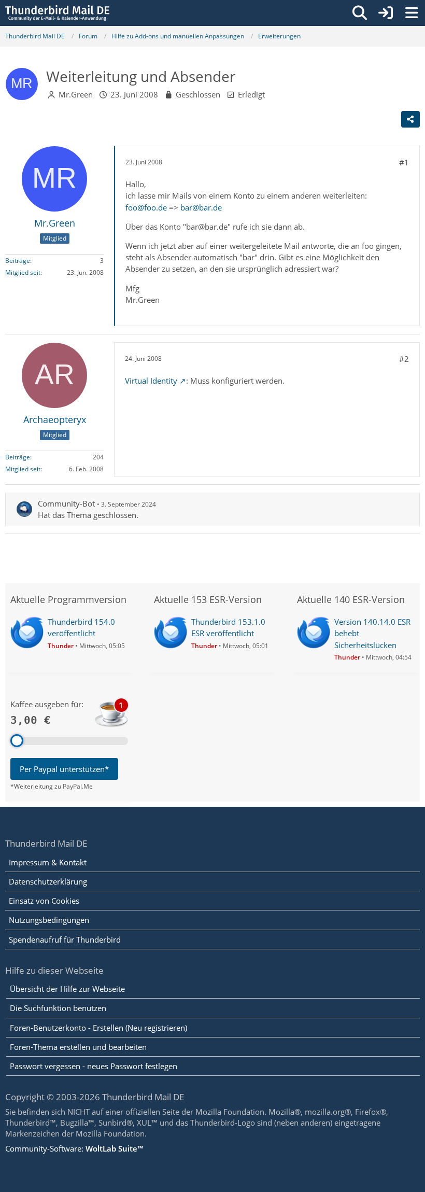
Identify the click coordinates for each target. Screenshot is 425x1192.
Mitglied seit (22, 272)
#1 (404, 162)
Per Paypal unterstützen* (64, 769)
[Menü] (411, 13)
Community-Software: (74, 1148)
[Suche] (359, 13)
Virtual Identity (151, 380)
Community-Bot (66, 503)
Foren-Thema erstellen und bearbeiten (78, 1047)
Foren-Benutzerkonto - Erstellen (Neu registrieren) (98, 1027)
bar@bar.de (201, 207)
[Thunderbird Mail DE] (57, 13)
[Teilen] (410, 119)
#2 (404, 359)
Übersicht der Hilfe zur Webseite (67, 989)
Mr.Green (76, 94)
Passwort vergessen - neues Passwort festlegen (93, 1066)
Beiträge (17, 260)
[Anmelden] (385, 13)
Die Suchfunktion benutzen (58, 1008)
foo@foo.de (146, 207)
